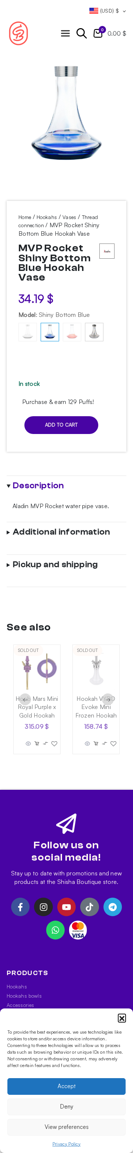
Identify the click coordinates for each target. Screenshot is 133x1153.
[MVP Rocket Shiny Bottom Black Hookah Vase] (27, 332)
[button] (122, 1017)
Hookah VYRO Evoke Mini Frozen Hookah (96, 707)
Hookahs (47, 217)
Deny (66, 1106)
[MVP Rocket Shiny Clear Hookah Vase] (94, 332)
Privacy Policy (66, 1144)
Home (24, 217)
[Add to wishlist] (54, 744)
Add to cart (61, 425)
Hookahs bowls (24, 996)
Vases (69, 217)
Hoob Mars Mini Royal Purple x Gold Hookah (37, 707)
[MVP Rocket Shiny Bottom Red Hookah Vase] (72, 332)
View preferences (67, 1126)
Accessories (20, 1005)
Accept (67, 1086)
